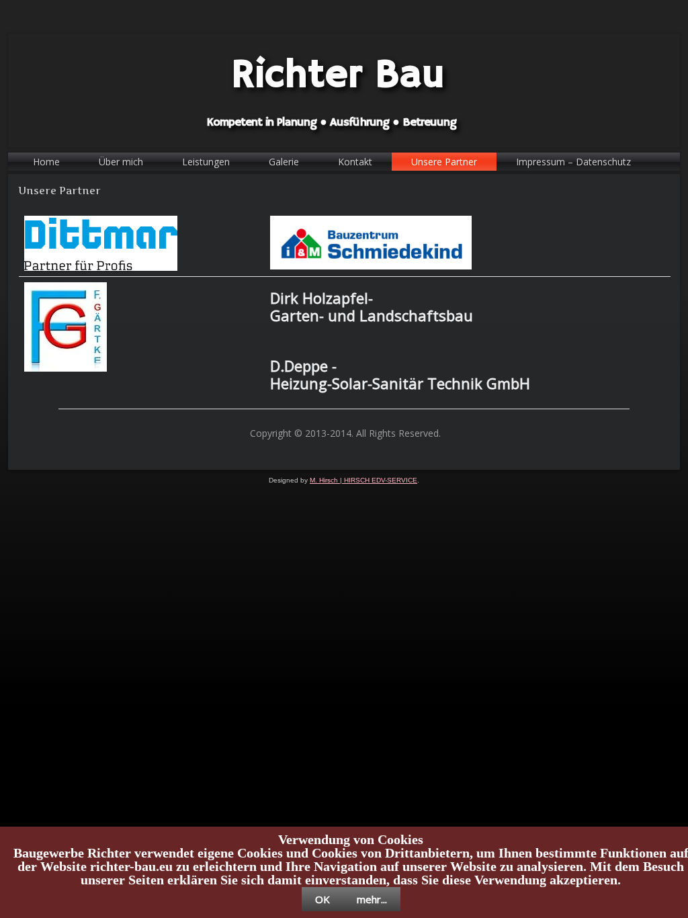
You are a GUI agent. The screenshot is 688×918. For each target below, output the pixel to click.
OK (322, 899)
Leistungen (206, 161)
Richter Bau (338, 75)
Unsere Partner (444, 161)
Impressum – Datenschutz (573, 161)
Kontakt (355, 161)
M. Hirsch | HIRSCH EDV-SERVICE (363, 480)
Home (46, 161)
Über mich (121, 161)
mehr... (372, 899)
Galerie (284, 161)
